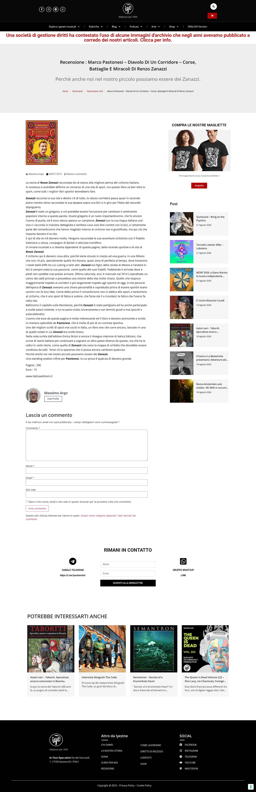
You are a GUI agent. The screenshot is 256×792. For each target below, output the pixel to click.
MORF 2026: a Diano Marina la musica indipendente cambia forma (211, 276)
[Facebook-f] (41, 9)
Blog (114, 26)
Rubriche (94, 26)
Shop (172, 26)
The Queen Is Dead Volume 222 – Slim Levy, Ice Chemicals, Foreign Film (204, 681)
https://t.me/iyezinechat (72, 575)
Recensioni (77, 91)
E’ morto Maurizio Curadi (210, 300)
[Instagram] (48, 9)
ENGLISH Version (197, 26)
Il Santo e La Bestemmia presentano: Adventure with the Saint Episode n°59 (212, 360)
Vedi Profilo (53, 398)
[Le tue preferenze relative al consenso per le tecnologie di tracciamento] (251, 787)
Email (30, 478)
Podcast (134, 26)
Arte (154, 26)
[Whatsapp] (62, 9)
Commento (33, 428)
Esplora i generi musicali (62, 26)
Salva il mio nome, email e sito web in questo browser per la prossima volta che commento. (80, 502)
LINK (183, 575)
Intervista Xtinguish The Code (99, 677)
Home (65, 91)
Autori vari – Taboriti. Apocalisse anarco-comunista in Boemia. (208, 332)
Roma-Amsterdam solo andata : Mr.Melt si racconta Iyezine (212, 387)
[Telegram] (55, 9)
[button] (213, 6)
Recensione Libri (95, 91)
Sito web (31, 490)
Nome (30, 466)
